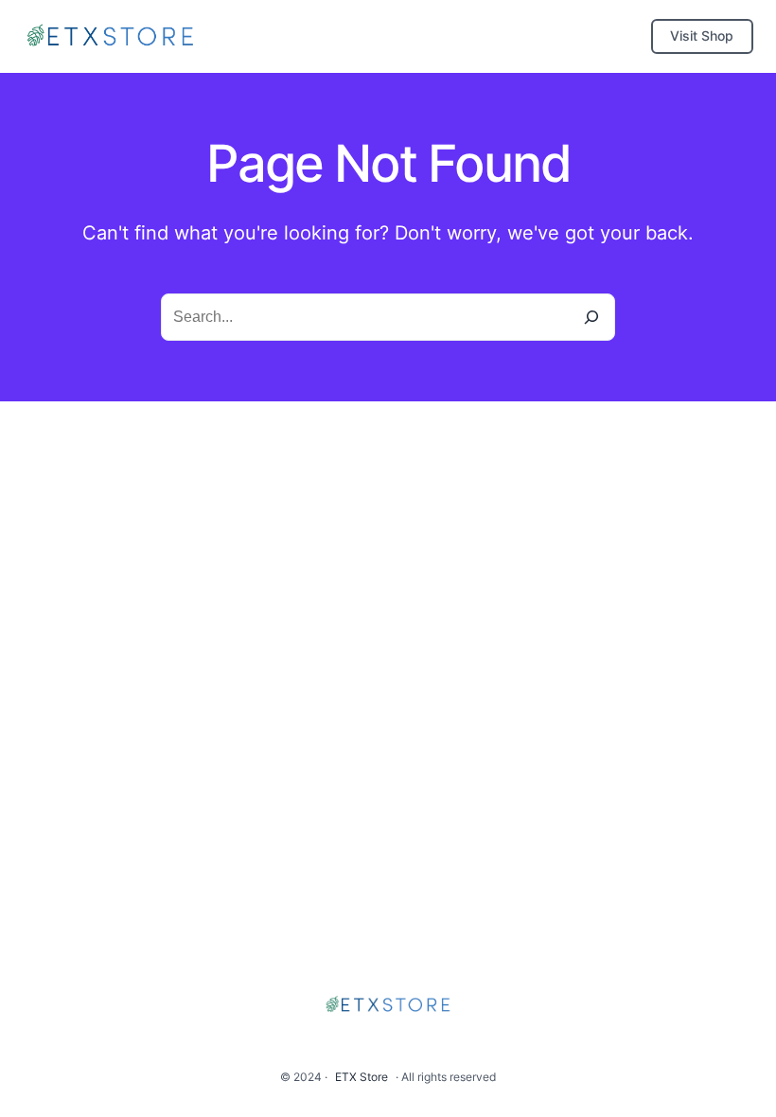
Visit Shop (701, 35)
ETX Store (361, 1077)
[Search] (591, 317)
